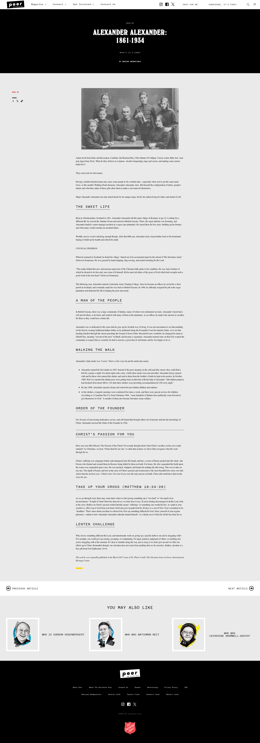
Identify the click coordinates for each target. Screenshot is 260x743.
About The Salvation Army (100, 687)
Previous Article (25, 588)
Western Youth (172, 694)
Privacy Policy (171, 687)
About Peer (77, 687)
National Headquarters (91, 694)
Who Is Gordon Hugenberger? (63, 634)
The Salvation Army (130, 728)
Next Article (238, 588)
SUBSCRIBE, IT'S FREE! (223, 4)
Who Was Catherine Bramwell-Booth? (229, 634)
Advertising (152, 687)
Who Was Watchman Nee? (142, 634)
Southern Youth (153, 694)
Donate (137, 687)
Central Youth (114, 694)
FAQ (185, 687)
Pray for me (190, 4)
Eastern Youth (133, 694)
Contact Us (108, 4)
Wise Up (130, 23)
